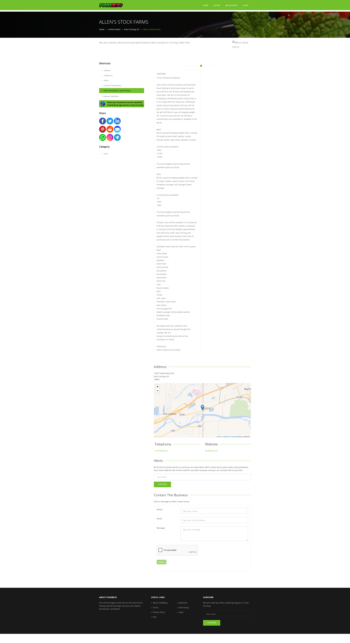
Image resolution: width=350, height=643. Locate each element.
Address (106, 70)
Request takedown (111, 96)
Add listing (184, 607)
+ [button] (157, 386)
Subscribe (162, 484)
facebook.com (211, 450)
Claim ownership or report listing (116, 90)
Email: (159, 518)
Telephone (108, 75)
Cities (217, 5)
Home (205, 5)
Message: (161, 528)
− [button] (157, 390)
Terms (155, 607)
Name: (160, 509)
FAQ (154, 617)
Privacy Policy (159, 612)
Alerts (106, 80)
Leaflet (218, 436)
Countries (232, 5)
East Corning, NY (131, 29)
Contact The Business (112, 85)
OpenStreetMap (236, 436)
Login (245, 5)
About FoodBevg (160, 602)
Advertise (183, 602)
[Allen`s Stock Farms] (202, 407)
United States (114, 29)
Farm (105, 153)
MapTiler (226, 436)
